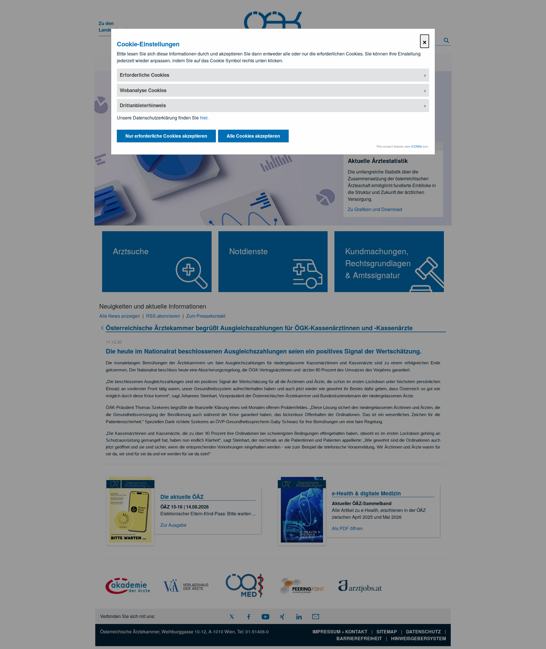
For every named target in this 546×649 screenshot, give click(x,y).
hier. (204, 117)
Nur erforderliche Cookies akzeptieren (166, 136)
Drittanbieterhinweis (143, 105)
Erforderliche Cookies (144, 74)
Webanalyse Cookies (143, 90)
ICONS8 (416, 146)
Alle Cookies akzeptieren (253, 136)
